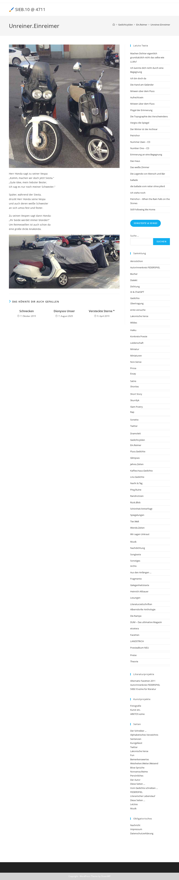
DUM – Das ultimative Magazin (146, 622)
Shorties (134, 386)
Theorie (134, 661)
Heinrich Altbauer (139, 591)
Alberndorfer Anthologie (142, 609)
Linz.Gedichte (137, 476)
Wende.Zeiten (137, 527)
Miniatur (134, 349)
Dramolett (135, 433)
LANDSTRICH (137, 641)
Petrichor (135, 135)
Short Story (136, 394)
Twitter (134, 426)
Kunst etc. (135, 709)
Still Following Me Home (142, 209)
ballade (134, 180)
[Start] (114, 24)
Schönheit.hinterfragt (141, 508)
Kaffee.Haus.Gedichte (141, 470)
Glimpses (135, 457)
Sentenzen (135, 739)
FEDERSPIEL (136, 792)
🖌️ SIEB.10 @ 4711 (27, 9)
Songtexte (135, 554)
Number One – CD (139, 148)
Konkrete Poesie (138, 336)
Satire (133, 381)
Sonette (134, 419)
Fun (132, 755)
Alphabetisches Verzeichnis (144, 734)
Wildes (133, 322)
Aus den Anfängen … (140, 572)
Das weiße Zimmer (139, 167)
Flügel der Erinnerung (141, 110)
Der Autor (135, 779)
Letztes (134, 804)
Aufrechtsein (136, 97)
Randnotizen (137, 496)
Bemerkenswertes (139, 759)
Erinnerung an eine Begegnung (146, 154)
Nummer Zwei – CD (140, 141)
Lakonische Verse (139, 316)
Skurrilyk (134, 400)
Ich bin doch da (138, 78)
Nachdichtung (137, 548)
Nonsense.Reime (139, 771)
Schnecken (26, 311)
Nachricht (135, 825)
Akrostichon (136, 261)
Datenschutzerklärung (141, 833)
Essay (133, 373)
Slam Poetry (136, 406)
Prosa (133, 368)
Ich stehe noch (137, 192)
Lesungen (135, 597)
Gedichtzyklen (137, 439)
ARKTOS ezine (137, 714)
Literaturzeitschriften (141, 604)
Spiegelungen (137, 515)
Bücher (134, 273)
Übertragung (137, 303)
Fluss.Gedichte (137, 451)
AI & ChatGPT (137, 291)
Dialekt (133, 280)
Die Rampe (135, 615)
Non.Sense (135, 361)
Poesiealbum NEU (139, 647)
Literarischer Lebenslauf (142, 796)
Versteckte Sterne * (102, 311)
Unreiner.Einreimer (160, 24)
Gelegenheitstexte (139, 585)
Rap (132, 412)
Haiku (133, 330)
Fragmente (136, 578)
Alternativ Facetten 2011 (142, 680)
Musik (133, 541)
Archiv (133, 566)
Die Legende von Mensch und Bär (147, 173)
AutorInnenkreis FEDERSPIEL (145, 267)
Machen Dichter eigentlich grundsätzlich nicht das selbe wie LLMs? (147, 57)
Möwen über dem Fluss (142, 91)
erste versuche (137, 309)
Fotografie (135, 705)
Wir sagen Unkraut (139, 534)
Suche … (134, 235)
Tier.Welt (134, 521)
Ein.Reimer (135, 445)
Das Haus (135, 161)
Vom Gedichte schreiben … (144, 788)
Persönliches (136, 775)
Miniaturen (136, 355)
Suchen (161, 241)
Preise (133, 655)
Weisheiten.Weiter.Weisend (144, 763)
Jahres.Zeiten (137, 464)
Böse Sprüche (137, 767)
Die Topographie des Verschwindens (149, 116)
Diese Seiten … (137, 783)
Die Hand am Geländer (142, 84)
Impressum (136, 829)
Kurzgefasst (136, 743)
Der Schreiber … (138, 730)
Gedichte (134, 298)
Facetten (134, 634)
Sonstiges (135, 560)
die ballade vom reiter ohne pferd (147, 186)
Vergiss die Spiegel (139, 122)
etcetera (134, 628)
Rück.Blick (135, 502)
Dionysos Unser (64, 311)
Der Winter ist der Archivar (143, 129)
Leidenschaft (137, 342)
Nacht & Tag (136, 483)
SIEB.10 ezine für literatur (143, 689)
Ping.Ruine (135, 489)
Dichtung (135, 286)
